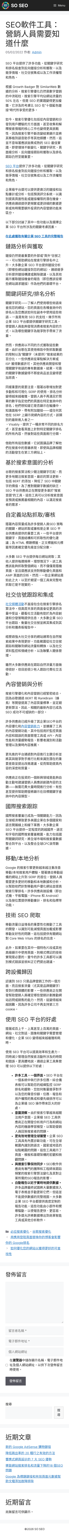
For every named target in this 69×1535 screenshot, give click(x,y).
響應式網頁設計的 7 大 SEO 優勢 (29, 1459)
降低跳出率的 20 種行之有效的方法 (30, 1453)
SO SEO (19, 5)
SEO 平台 (12, 166)
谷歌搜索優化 (41, 1231)
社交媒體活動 (15, 604)
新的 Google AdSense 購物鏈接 (28, 1447)
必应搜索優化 (19, 1231)
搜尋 (9, 1404)
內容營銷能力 (30, 726)
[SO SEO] (5, 5)
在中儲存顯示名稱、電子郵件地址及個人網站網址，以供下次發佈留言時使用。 (36, 1364)
